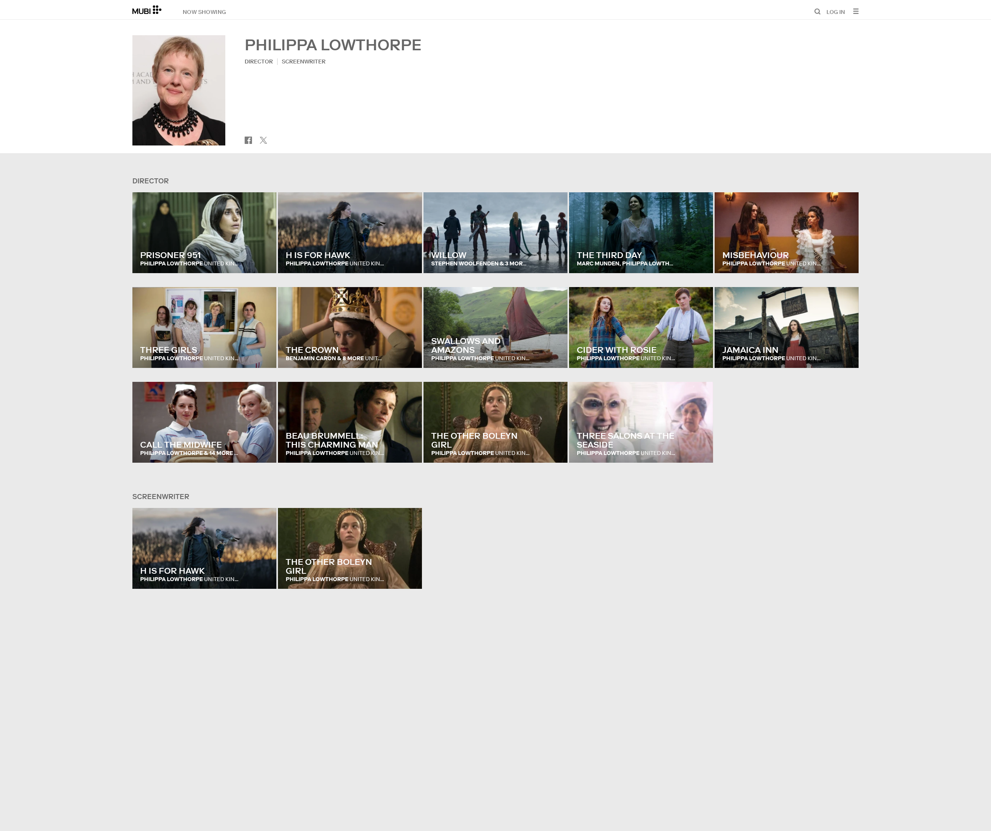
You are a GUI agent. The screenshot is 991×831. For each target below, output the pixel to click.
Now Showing (204, 12)
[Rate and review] (263, 259)
